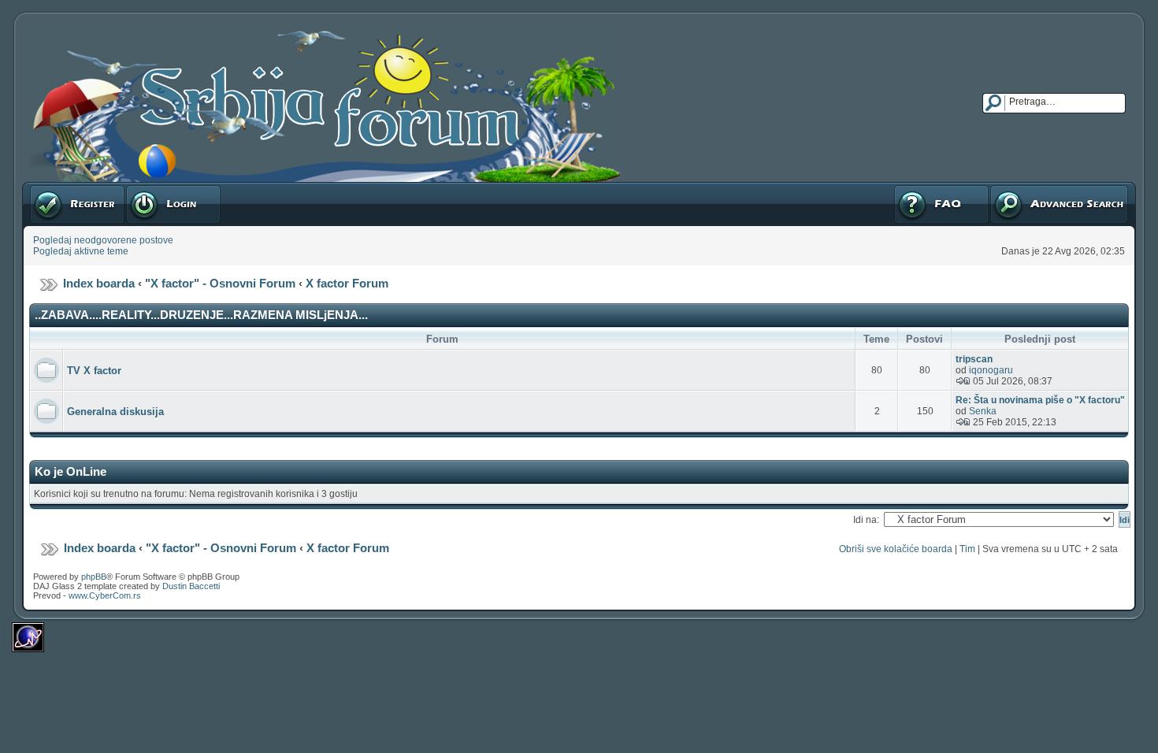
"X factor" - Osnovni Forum (220, 283)
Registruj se (54, 187)
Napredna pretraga (1030, 187)
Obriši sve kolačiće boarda (895, 549)
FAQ (902, 187)
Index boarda (99, 283)
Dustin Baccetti (191, 586)
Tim (967, 549)
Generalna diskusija (115, 411)
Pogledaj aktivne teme (80, 251)
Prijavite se (149, 187)
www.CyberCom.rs (105, 595)
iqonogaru (991, 370)
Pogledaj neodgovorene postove (103, 240)
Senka (983, 411)
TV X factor (94, 370)
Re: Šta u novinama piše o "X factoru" (1040, 400)
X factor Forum (347, 283)
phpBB (93, 576)
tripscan (974, 359)
